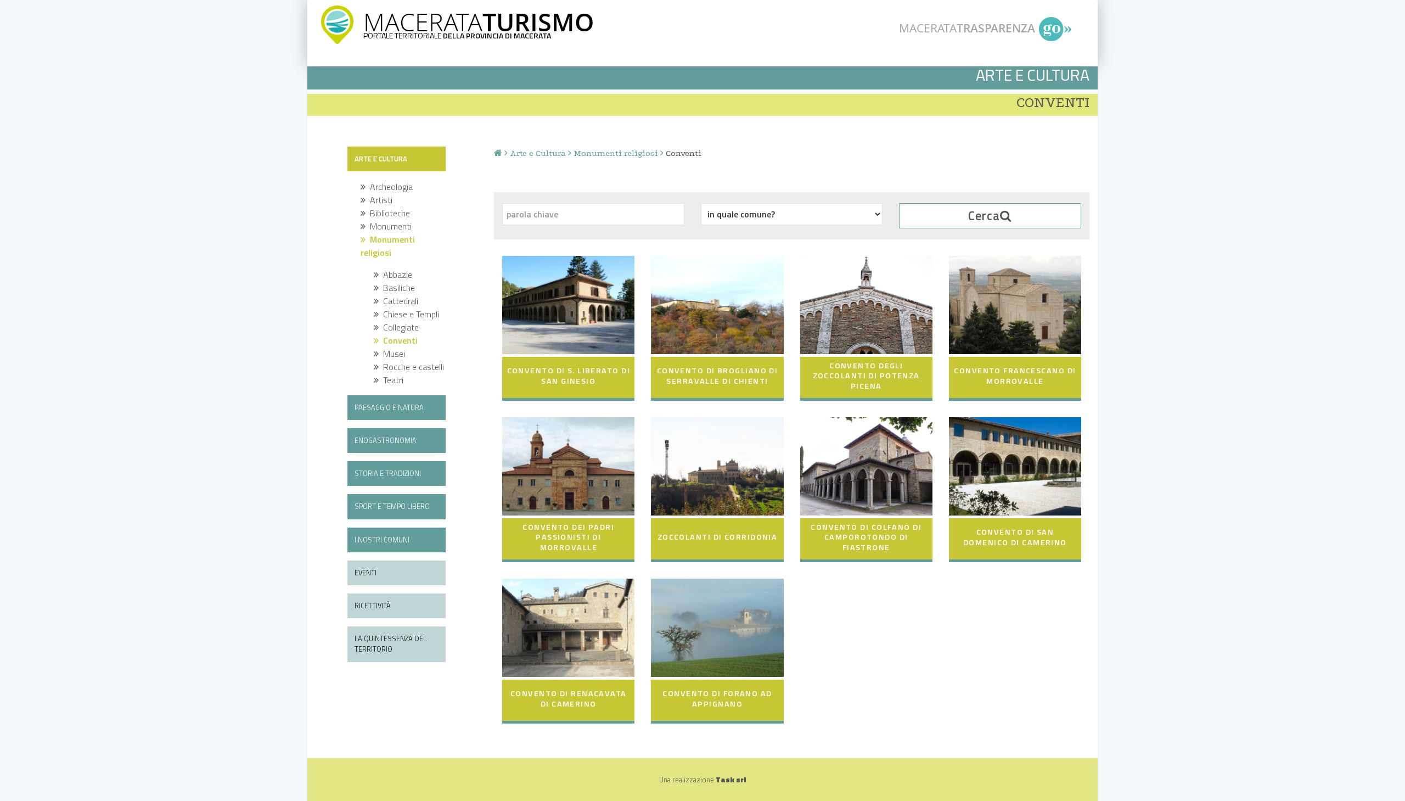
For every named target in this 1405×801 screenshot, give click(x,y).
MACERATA (478, 21)
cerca (984, 215)
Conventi (398, 340)
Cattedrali (398, 300)
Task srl (731, 779)
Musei (392, 353)
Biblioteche (388, 213)
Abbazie (395, 274)
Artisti (379, 199)
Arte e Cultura (538, 153)
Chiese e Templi (409, 314)
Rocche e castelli (411, 366)
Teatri (391, 380)
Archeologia (389, 186)
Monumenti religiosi (616, 153)
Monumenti (389, 226)
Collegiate (399, 327)
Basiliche (397, 287)
